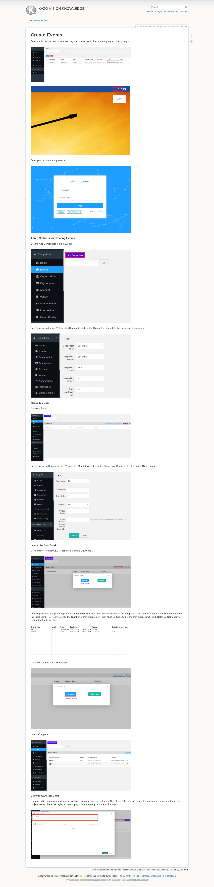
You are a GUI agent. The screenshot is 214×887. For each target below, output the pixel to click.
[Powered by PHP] (100, 880)
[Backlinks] (191, 35)
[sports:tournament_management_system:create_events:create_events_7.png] (81, 641)
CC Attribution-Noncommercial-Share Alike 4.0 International (149, 876)
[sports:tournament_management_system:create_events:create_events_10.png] (81, 834)
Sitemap (184, 11)
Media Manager (171, 11)
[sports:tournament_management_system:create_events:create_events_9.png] (81, 765)
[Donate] (86, 880)
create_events (41, 21)
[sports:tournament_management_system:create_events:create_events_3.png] (81, 365)
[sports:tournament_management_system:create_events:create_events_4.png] (81, 437)
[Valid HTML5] (114, 880)
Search (186, 7)
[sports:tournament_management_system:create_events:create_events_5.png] (81, 505)
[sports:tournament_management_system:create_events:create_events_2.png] (81, 285)
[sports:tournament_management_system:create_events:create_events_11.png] (81, 64)
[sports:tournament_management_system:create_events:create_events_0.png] (81, 120)
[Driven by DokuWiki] (141, 880)
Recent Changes (154, 11)
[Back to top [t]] (191, 42)
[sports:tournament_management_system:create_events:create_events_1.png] (81, 199)
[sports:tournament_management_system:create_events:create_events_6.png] (81, 582)
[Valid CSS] (128, 880)
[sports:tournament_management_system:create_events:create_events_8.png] (81, 698)
